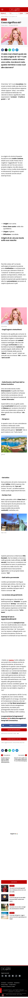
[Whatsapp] (9, 50)
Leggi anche (14, 882)
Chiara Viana (4, 25)
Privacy (1, 991)
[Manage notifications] (3, 995)
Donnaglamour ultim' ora (14, 739)
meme (11, 660)
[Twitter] (6, 50)
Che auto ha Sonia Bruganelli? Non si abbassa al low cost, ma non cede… (17, 889)
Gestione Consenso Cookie (8, 986)
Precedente (6, 755)
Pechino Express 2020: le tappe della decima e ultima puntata (5, 760)
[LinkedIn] (17, 50)
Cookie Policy (12, 984)
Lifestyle (6, 16)
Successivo (21, 755)
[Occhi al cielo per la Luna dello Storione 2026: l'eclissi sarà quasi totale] (4, 897)
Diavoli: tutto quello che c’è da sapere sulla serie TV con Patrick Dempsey (20, 759)
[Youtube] (19, 976)
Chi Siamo (3, 982)
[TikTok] (16, 976)
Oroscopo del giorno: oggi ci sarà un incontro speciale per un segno (17, 917)
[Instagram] (9, 976)
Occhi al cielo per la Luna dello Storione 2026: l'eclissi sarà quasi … (17, 899)
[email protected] (4, 990)
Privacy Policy (4, 984)
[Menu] (2, 9)
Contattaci (10, 982)
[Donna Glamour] (15, 9)
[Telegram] (13, 50)
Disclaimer (16, 982)
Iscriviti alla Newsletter (14, 730)
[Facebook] (2, 50)
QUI (8, 718)
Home (2, 16)
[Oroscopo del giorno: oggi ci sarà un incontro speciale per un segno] (4, 915)
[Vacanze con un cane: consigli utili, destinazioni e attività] (4, 907)
